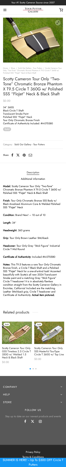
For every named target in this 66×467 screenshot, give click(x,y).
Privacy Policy (33, 452)
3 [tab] (35, 368)
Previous (9, 40)
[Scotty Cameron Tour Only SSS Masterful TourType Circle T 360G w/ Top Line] (49, 333)
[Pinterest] (24, 155)
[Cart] (61, 10)
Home (5, 68)
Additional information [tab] (33, 179)
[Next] (59, 338)
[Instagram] (40, 422)
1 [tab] (30, 368)
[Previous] (6, 338)
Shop (13, 68)
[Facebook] (12, 155)
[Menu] (5, 10)
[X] (18, 155)
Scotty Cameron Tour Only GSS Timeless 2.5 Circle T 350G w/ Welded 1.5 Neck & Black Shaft (16, 352)
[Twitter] (32, 422)
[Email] (30, 155)
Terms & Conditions (33, 457)
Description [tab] (33, 172)
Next (56, 40)
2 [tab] (33, 368)
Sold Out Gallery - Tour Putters (30, 68)
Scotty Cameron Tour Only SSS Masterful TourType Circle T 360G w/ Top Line (49, 351)
